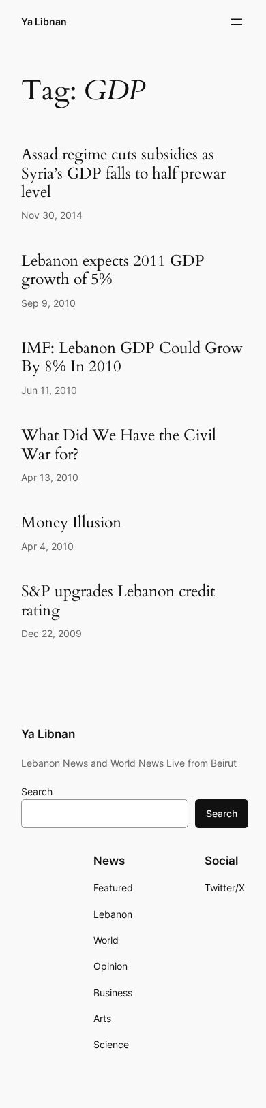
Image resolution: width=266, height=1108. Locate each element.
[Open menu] (236, 22)
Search (37, 791)
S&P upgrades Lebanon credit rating (118, 600)
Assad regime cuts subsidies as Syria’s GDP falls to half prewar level (123, 173)
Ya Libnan (44, 21)
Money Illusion (71, 522)
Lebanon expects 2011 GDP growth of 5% (113, 270)
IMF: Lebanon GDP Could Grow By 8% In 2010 (132, 357)
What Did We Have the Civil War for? (118, 444)
